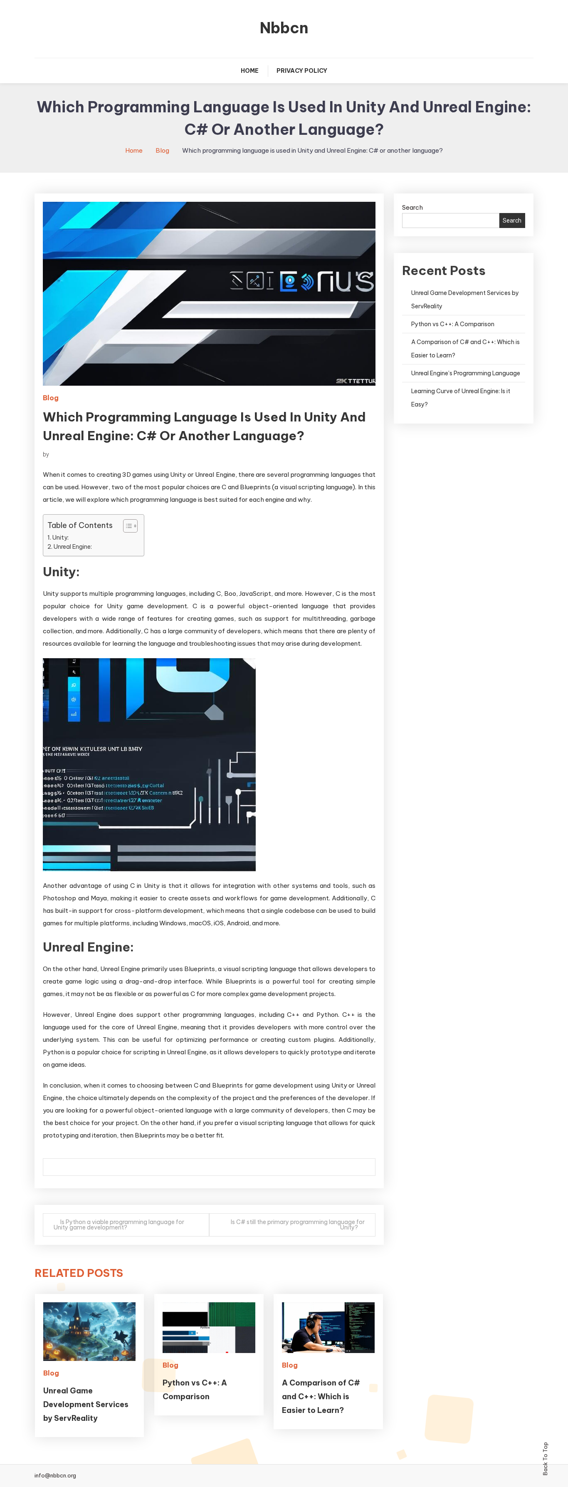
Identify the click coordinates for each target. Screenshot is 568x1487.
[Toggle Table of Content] (126, 526)
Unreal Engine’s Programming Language (465, 373)
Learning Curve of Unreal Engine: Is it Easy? (460, 397)
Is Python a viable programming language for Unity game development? (119, 1224)
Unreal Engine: (73, 546)
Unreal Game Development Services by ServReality (85, 1404)
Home (250, 70)
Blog (51, 398)
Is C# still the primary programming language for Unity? (298, 1224)
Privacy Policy (302, 70)
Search (412, 207)
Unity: (60, 537)
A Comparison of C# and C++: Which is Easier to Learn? (321, 1396)
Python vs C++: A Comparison (452, 324)
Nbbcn (284, 27)
